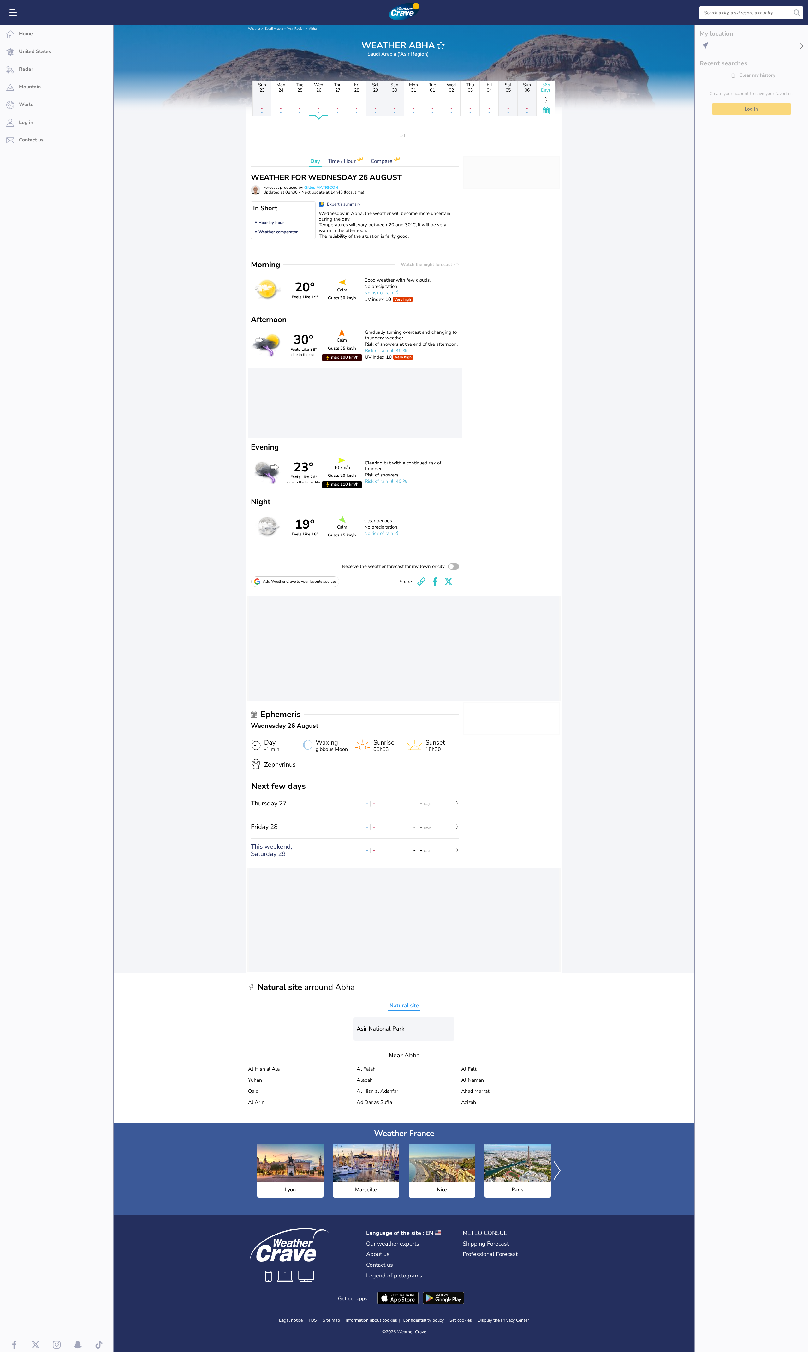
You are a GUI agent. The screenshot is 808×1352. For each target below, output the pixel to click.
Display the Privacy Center (503, 1320)
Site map (331, 1320)
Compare (382, 161)
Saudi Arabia (274, 29)
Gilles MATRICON (321, 187)
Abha (313, 29)
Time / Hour (342, 161)
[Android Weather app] (443, 1299)
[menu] (14, 13)
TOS (312, 1320)
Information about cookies (371, 1320)
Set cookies (460, 1320)
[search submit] (797, 12)
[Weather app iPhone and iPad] (398, 1299)
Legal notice (291, 1320)
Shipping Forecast (486, 1243)
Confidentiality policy (423, 1320)
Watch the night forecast (427, 264)
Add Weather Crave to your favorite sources (299, 581)
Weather (254, 29)
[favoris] (441, 45)
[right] (557, 1171)
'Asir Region (296, 29)
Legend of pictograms (394, 1275)
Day (315, 161)
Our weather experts (392, 1243)
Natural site (404, 1005)
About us (377, 1254)
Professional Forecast (490, 1254)
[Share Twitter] (448, 581)
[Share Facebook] (435, 581)
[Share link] (421, 581)
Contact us (379, 1265)
